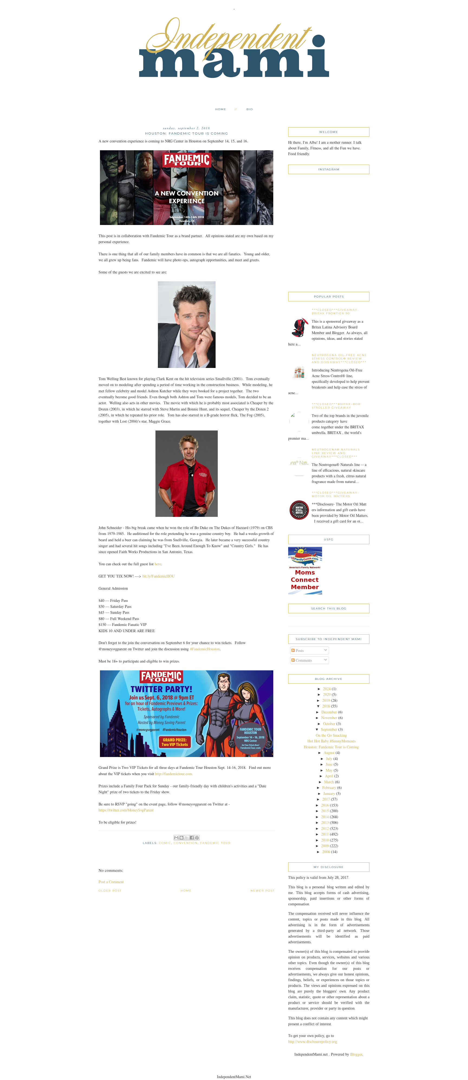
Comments (303, 660)
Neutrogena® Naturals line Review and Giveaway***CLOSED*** (336, 453)
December (329, 711)
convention (186, 843)
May (329, 770)
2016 (325, 805)
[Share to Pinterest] (197, 837)
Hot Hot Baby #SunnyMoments (331, 740)
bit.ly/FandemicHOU (158, 576)
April (329, 775)
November (329, 717)
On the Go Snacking (331, 735)
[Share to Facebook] (191, 837)
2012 (325, 828)
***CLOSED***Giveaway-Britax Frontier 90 (335, 311)
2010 (325, 840)
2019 (326, 700)
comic (165, 843)
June (329, 764)
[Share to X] (186, 837)
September (329, 729)
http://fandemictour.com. (174, 773)
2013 (325, 822)
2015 (325, 810)
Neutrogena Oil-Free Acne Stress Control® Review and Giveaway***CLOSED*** (339, 358)
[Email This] (176, 837)
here (158, 563)
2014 (325, 816)
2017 (326, 799)
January (329, 793)
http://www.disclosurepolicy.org (312, 1042)
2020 (327, 694)
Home (220, 109)
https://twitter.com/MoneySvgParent (126, 810)
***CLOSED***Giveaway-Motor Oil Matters (335, 494)
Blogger (356, 1054)
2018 (326, 706)
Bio (249, 109)
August (329, 752)
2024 (327, 688)
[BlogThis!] (181, 837)
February (329, 787)
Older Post (110, 890)
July (329, 758)
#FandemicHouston (205, 648)
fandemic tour (215, 843)
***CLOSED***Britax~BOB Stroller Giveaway (336, 405)
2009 (325, 845)
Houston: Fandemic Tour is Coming (331, 746)
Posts (299, 650)
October (329, 723)
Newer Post (263, 890)
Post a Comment (111, 881)
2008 (326, 851)
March (329, 781)
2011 (325, 834)
